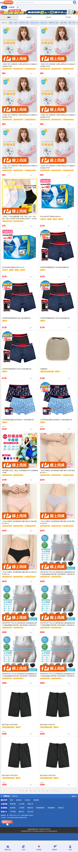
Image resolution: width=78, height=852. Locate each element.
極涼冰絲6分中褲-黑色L (47, 724)
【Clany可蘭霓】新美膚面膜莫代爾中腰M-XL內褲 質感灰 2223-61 (57, 522)
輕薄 (15, 23)
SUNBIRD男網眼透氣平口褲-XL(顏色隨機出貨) (55, 318)
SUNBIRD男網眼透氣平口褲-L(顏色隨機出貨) (16, 318)
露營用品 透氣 (24, 23)
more (74, 796)
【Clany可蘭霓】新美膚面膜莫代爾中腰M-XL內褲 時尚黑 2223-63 (19, 573)
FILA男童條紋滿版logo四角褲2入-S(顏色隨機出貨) (18, 420)
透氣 (10, 23)
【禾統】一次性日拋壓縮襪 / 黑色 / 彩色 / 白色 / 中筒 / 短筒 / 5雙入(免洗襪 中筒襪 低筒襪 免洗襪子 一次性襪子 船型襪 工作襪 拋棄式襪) (20, 217)
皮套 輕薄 (63, 23)
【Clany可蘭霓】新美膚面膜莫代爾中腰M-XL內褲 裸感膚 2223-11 (57, 471)
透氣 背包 (44, 23)
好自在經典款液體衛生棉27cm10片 (13, 267)
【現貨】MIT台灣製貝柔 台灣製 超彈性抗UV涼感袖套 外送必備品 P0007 (20, 65)
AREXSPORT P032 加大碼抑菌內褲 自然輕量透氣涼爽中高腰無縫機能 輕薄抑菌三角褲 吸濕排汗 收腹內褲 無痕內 (58, 573)
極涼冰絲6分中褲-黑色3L (48, 775)
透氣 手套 (72, 23)
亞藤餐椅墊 (43, 369)
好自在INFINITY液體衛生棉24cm (50, 216)
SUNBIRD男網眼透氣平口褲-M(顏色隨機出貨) (54, 267)
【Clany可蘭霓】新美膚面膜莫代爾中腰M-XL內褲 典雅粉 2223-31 (19, 522)
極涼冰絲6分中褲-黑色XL (10, 775)
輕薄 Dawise (35, 23)
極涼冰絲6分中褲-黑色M (9, 724)
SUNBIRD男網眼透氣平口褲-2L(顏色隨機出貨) (16, 369)
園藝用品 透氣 (53, 23)
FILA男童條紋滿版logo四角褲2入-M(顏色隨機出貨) (56, 420)
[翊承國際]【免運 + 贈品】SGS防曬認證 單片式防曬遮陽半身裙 (20, 471)
